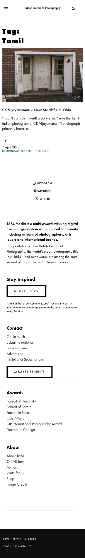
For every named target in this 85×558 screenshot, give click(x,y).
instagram (44, 183)
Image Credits (17, 484)
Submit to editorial (20, 342)
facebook (44, 191)
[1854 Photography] (42, 9)
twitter (44, 199)
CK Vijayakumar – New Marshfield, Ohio (36, 109)
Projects (26, 151)
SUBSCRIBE (30, 539)
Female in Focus (18, 412)
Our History (15, 461)
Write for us (15, 472)
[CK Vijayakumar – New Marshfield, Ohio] (42, 75)
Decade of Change (21, 429)
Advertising (15, 353)
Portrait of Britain (19, 406)
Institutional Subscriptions (25, 359)
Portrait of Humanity (21, 401)
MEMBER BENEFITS (29, 371)
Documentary (10, 151)
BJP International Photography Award (34, 423)
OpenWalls (15, 418)
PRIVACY (16, 539)
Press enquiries (17, 347)
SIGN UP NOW (26, 291)
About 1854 (15, 455)
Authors (12, 467)
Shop (10, 478)
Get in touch (16, 336)
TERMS (5, 539)
